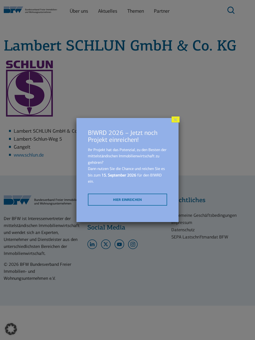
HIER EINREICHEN (127, 200)
